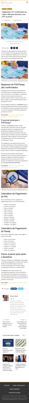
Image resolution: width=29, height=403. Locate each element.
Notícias (4, 9)
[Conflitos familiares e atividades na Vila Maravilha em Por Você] (20, 358)
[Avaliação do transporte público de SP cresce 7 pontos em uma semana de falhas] (8, 358)
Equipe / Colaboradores (19, 385)
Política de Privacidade (14, 392)
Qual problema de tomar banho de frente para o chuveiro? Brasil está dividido (21, 325)
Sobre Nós (7, 385)
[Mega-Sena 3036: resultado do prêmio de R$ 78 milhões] (20, 343)
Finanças (10, 9)
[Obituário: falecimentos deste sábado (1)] (8, 343)
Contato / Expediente (14, 389)
